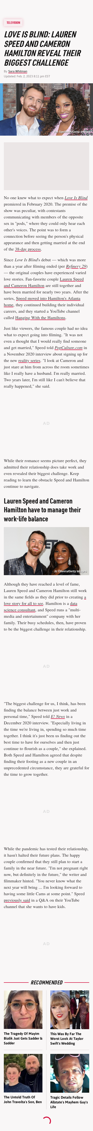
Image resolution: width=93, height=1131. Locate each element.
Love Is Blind (76, 197)
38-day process (28, 249)
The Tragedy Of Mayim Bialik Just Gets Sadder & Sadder (23, 1038)
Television (13, 22)
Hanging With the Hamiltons (40, 317)
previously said (17, 900)
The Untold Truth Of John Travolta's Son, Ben (23, 1099)
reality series (29, 360)
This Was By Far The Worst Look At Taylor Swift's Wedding (66, 1039)
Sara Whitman (17, 71)
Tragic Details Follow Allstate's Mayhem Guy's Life (69, 1102)
